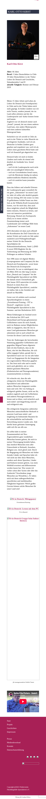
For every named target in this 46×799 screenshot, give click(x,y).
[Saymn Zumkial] (1, 400)
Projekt (10, 724)
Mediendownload (13, 742)
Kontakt (10, 746)
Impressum (11, 732)
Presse (9, 739)
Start (9, 721)
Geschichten (11, 728)
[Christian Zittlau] (44, 400)
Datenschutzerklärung (15, 750)
